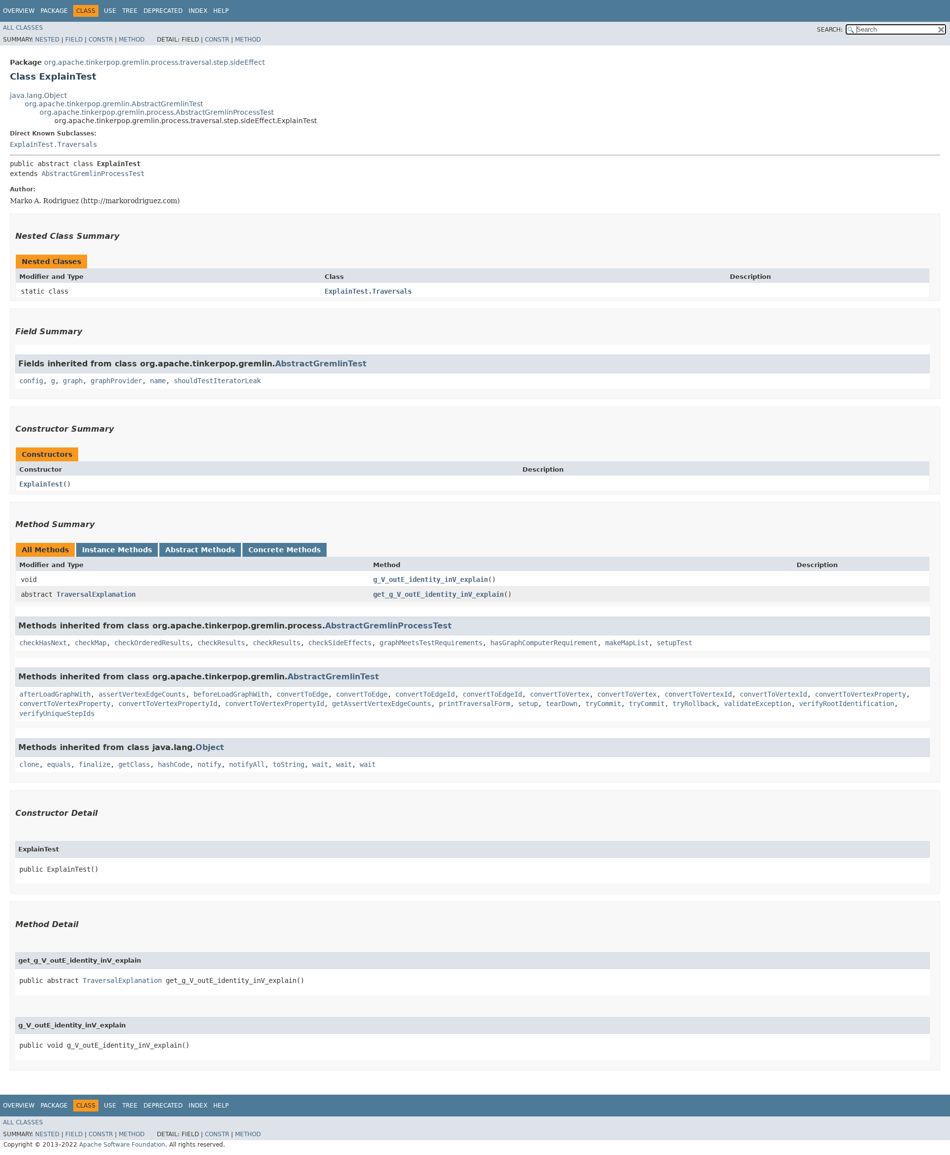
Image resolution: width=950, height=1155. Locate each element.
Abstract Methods (200, 550)
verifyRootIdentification (846, 704)
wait (320, 764)
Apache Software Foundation (122, 1144)
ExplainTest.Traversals (53, 144)
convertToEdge (302, 694)
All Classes (23, 27)
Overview (19, 10)
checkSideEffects (340, 643)
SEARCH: (830, 29)
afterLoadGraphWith (55, 694)
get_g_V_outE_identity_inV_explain (438, 594)
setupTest (674, 643)
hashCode (174, 764)
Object (209, 747)
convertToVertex (559, 694)
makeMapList (627, 643)
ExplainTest (41, 484)
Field (74, 39)
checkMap (90, 643)
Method (131, 39)
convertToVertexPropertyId (167, 704)
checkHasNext (43, 643)
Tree (130, 10)
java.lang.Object (38, 95)
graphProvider (116, 381)
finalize (94, 764)
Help (221, 10)
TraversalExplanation (96, 594)
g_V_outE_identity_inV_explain (430, 579)
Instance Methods (117, 550)
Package (54, 10)
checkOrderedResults (152, 643)
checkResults (221, 643)
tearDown (561, 704)
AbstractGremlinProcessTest (93, 174)
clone (29, 764)
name (158, 381)
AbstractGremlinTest (321, 363)
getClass (134, 764)
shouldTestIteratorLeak (217, 381)
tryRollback (694, 704)
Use (110, 10)
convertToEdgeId (425, 694)
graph (73, 381)
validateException (757, 704)
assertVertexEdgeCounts (142, 694)
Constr (101, 39)
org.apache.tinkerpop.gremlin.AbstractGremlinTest (114, 104)
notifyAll (247, 764)
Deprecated (163, 10)
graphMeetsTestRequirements (431, 643)
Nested (47, 39)
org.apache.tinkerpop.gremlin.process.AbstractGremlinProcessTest (157, 112)
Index (198, 10)
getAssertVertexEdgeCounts (381, 704)
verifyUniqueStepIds (57, 713)
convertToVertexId (698, 694)
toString (288, 764)
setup (528, 704)
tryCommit (603, 704)
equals (59, 764)
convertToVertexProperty (860, 694)
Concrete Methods (284, 550)
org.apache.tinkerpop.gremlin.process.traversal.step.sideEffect (154, 62)
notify (209, 764)
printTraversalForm (474, 704)
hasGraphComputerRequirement (543, 643)
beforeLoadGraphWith (231, 694)
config (31, 381)
